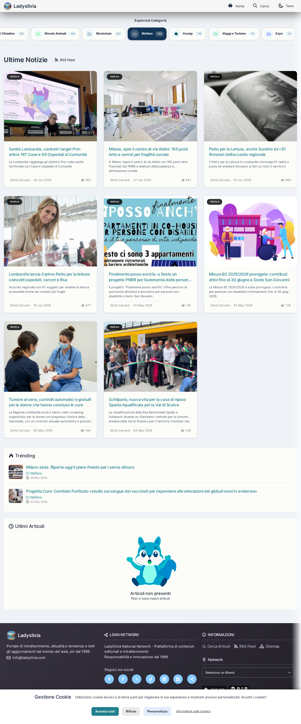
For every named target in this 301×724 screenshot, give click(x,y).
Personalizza (157, 711)
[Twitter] (136, 679)
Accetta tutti (105, 711)
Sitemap (272, 646)
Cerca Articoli (218, 646)
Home (239, 6)
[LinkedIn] (164, 679)
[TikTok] (150, 679)
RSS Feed (67, 60)
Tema (289, 6)
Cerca (264, 6)
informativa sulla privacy (193, 711)
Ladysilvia (29, 635)
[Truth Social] (192, 679)
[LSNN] (178, 679)
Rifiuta (131, 711)
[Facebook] (109, 679)
